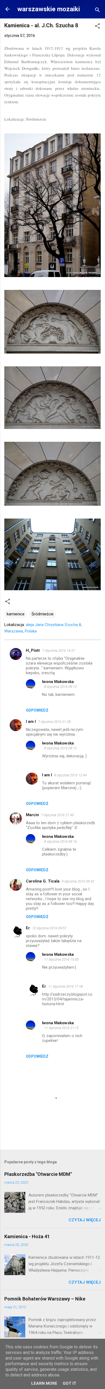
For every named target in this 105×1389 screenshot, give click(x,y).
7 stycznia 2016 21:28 (54, 722)
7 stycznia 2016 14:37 (58, 651)
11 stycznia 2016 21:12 (61, 1028)
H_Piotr (33, 650)
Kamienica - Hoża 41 (27, 1236)
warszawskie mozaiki (48, 9)
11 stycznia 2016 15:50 (61, 959)
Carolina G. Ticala (43, 881)
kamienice (15, 614)
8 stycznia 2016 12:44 (70, 775)
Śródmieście (43, 614)
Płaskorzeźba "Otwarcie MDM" (38, 1174)
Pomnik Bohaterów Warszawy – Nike (44, 1299)
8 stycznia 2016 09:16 (60, 841)
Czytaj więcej (85, 1220)
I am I (31, 721)
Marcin (32, 814)
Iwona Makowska (58, 681)
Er (28, 928)
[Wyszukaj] (97, 11)
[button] (97, 27)
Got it (69, 1383)
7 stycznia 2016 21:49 (57, 815)
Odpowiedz (37, 710)
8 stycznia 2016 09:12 (60, 687)
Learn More (44, 1383)
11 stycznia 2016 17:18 (65, 986)
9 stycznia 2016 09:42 (78, 881)
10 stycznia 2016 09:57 (49, 928)
